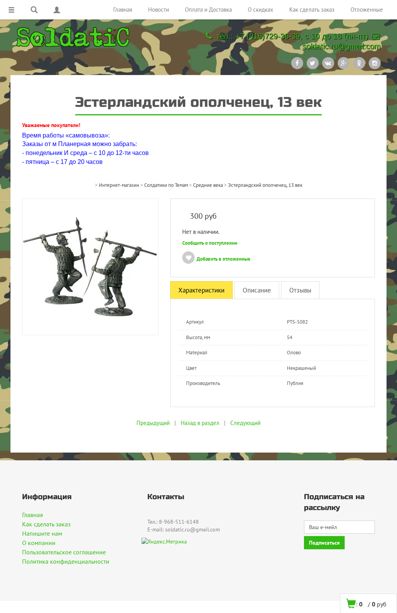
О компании (38, 543)
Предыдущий (153, 423)
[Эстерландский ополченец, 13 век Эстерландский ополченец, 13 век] (90, 266)
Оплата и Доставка (208, 9)
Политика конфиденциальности (65, 561)
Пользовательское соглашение (64, 552)
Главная (122, 9)
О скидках (260, 9)
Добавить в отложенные (223, 259)
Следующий (245, 423)
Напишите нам (42, 533)
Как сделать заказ (312, 9)
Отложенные (366, 9)
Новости (158, 9)
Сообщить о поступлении (209, 243)
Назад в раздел (200, 423)
